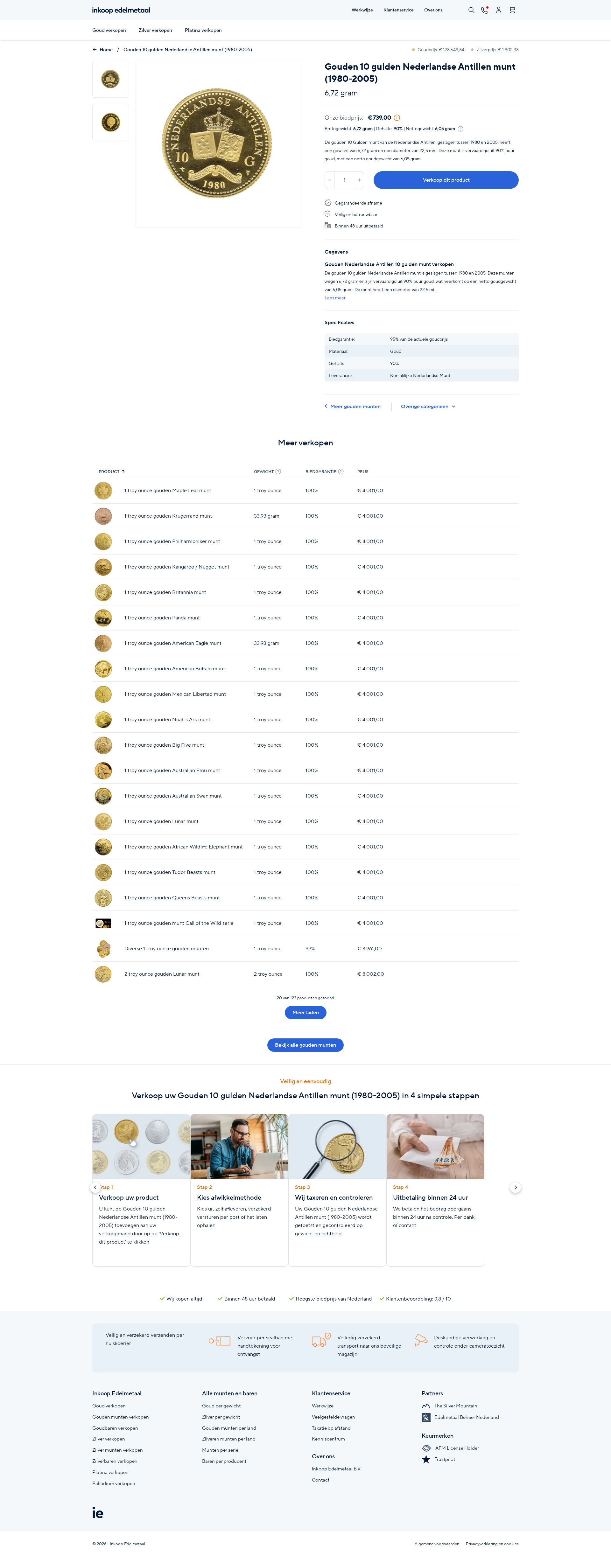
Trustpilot (444, 1459)
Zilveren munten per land (229, 1438)
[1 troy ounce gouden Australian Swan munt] (103, 796)
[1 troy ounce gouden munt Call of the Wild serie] (103, 923)
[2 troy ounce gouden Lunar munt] (103, 974)
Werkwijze (323, 1405)
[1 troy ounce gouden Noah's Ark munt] (103, 720)
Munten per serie (220, 1450)
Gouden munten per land (229, 1428)
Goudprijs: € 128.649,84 (441, 49)
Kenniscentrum (328, 1438)
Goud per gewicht (221, 1405)
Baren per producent (224, 1461)
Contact (320, 1479)
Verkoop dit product (446, 180)
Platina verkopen (203, 30)
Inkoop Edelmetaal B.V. (336, 1468)
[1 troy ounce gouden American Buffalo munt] (103, 669)
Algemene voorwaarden (437, 1544)
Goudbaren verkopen (115, 1428)
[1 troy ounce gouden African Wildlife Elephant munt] (103, 847)
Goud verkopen (109, 30)
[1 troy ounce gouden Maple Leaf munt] (103, 491)
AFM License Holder (456, 1448)
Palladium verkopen (113, 1483)
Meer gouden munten (355, 406)
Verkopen (493, 490)
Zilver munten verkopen (117, 1450)
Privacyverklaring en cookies (492, 1544)
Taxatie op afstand (331, 1428)
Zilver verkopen (155, 30)
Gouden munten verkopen (120, 1416)
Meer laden (305, 1012)
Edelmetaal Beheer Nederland (466, 1417)
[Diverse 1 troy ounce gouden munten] (103, 949)
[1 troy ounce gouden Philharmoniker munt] (103, 542)
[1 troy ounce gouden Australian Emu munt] (103, 771)
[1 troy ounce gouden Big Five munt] (103, 745)
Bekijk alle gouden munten (305, 1045)
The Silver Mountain (455, 1405)
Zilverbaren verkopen (114, 1461)
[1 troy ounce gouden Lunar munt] (103, 822)
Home (106, 49)
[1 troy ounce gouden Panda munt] (103, 618)
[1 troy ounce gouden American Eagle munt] (103, 643)
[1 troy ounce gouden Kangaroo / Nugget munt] (103, 567)
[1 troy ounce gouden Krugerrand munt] (103, 516)
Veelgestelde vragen (333, 1416)
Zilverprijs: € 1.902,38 (497, 49)
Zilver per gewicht (221, 1416)
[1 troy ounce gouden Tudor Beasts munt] (103, 872)
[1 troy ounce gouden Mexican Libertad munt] (103, 694)
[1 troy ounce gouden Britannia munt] (103, 593)
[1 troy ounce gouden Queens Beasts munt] (103, 898)
